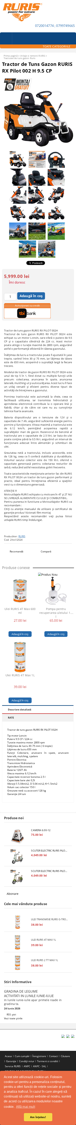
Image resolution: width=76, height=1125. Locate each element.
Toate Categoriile (56, 46)
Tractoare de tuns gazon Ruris (19, 58)
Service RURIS (13, 1066)
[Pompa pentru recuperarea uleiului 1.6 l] (56, 591)
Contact (53, 1056)
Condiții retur (26, 1061)
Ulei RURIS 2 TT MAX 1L (44, 960)
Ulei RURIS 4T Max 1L (20, 675)
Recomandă (16, 551)
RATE (11, 717)
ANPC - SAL (39, 1066)
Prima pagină (11, 55)
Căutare (65, 1056)
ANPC (27, 1066)
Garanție (11, 1061)
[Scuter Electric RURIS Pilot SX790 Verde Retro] (17, 856)
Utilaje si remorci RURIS (32, 55)
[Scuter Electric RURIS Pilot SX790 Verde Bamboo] (17, 876)
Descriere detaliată (19, 709)
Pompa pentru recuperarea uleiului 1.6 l (56, 612)
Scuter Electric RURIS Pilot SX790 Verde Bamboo (49, 871)
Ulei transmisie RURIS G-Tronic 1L (49, 919)
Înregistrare (39, 1056)
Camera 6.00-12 (40, 830)
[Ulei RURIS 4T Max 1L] (20, 657)
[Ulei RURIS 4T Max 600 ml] (20, 591)
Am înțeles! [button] (38, 1117)
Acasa (8, 1056)
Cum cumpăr (22, 1056)
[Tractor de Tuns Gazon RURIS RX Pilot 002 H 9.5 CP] (38, 147)
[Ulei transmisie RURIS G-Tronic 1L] (17, 922)
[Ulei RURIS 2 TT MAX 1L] (17, 962)
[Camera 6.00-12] (17, 836)
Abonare (12, 894)
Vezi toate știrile (13, 1018)
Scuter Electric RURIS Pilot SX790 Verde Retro (49, 850)
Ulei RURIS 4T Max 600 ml (19, 611)
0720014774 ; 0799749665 (55, 25)
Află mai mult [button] (25, 1106)
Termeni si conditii (47, 1061)
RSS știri (11, 1014)
